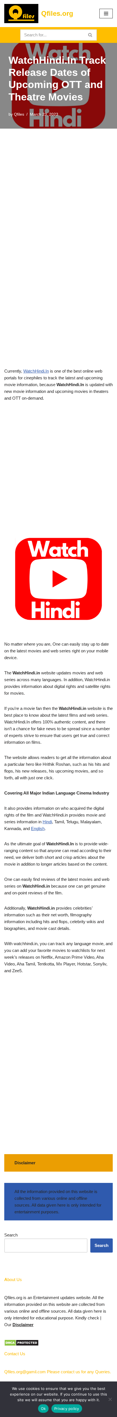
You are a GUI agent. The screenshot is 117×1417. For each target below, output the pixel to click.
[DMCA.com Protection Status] (21, 1344)
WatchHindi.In (36, 371)
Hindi (47, 821)
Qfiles (19, 114)
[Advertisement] (58, 189)
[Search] (90, 35)
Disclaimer (23, 1324)
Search (11, 1235)
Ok (43, 1408)
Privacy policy (66, 1408)
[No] (110, 1399)
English (38, 828)
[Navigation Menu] (106, 13)
